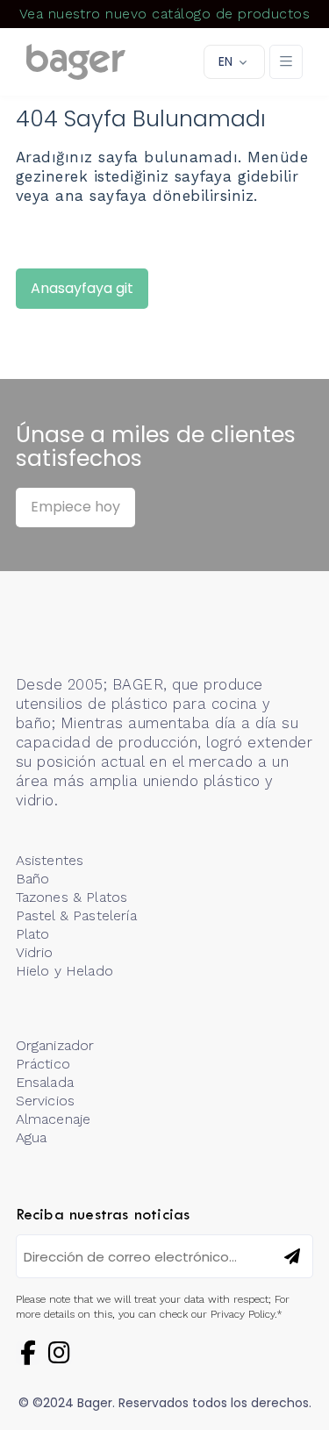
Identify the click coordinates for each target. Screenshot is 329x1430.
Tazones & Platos (72, 897)
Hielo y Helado (64, 970)
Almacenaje (53, 1119)
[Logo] (75, 62)
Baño (33, 878)
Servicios (45, 1100)
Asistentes (50, 860)
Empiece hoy (75, 507)
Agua (31, 1137)
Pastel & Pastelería (76, 915)
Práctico (43, 1063)
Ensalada (45, 1082)
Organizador (55, 1045)
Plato (33, 934)
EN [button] (225, 61)
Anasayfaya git (82, 288)
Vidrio (35, 952)
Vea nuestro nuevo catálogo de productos (165, 13)
